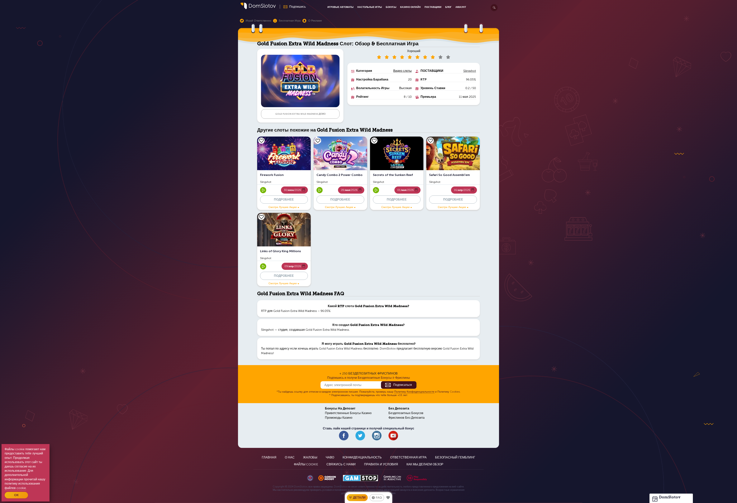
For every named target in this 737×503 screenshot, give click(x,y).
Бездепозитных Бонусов (405, 413)
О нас (290, 457)
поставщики (433, 7)
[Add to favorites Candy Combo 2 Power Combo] (318, 141)
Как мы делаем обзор (425, 464)
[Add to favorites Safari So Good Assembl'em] (430, 141)
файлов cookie (15, 488)
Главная (269, 457)
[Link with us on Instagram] (377, 435)
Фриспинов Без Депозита (406, 417)
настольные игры (369, 7)
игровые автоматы (340, 7)
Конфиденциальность (362, 457)
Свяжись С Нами (341, 464)
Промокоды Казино (338, 417)
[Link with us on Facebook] (344, 435)
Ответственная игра (408, 457)
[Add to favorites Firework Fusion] (261, 141)
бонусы (391, 7)
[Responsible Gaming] (417, 478)
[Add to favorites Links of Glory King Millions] (261, 217)
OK (16, 495)
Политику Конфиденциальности (414, 391)
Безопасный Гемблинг (455, 457)
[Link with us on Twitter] (360, 435)
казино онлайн (410, 7)
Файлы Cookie (306, 464)
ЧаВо (330, 457)
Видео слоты (402, 71)
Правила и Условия (381, 464)
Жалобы (310, 457)
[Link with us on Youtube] (393, 435)
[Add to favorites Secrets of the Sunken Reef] (374, 141)
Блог (448, 7)
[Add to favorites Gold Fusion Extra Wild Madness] (388, 497)
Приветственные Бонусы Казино (348, 413)
